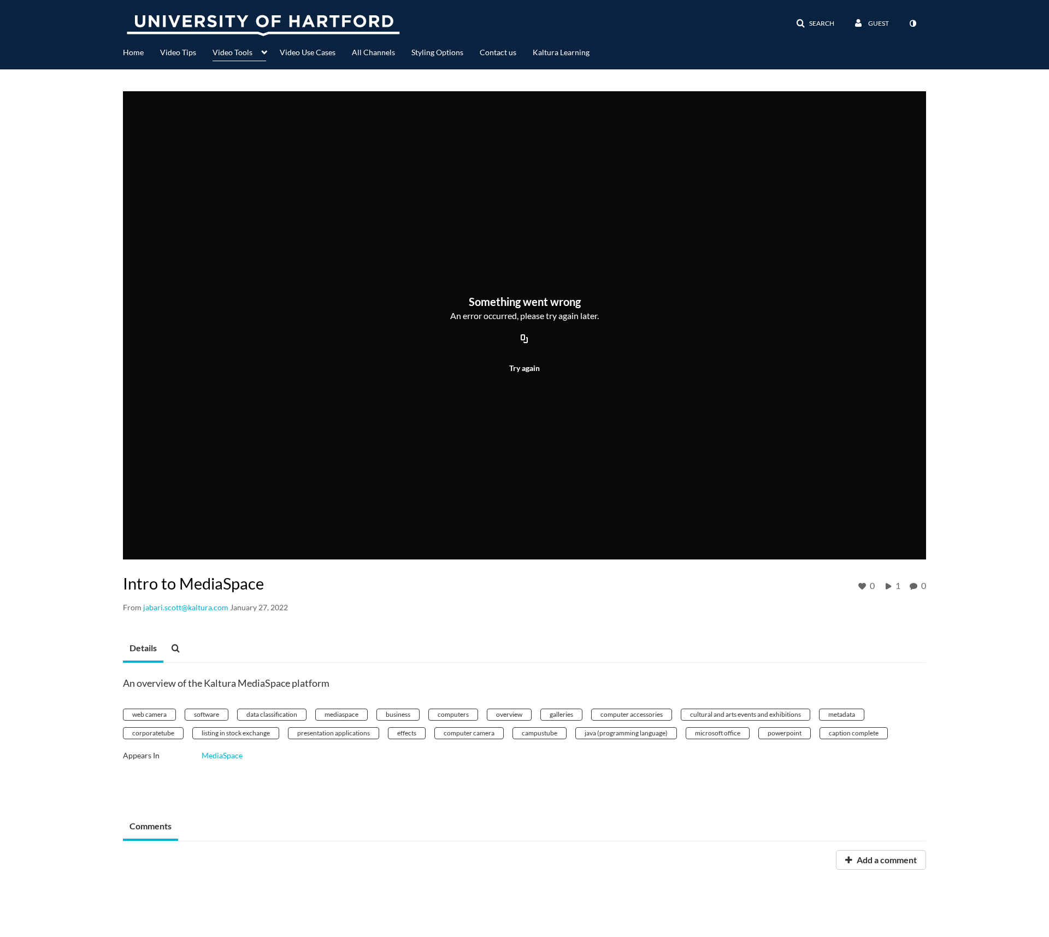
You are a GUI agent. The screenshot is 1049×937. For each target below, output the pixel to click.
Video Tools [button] (232, 52)
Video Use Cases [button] (307, 52)
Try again (524, 368)
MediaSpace (222, 755)
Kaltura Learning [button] (561, 52)
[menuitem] (141, 51)
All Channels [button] (373, 52)
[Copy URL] (524, 339)
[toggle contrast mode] (912, 23)
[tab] (143, 648)
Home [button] (133, 52)
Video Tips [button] (178, 52)
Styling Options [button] (437, 52)
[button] (815, 23)
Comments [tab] (150, 826)
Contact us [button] (498, 52)
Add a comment (886, 860)
